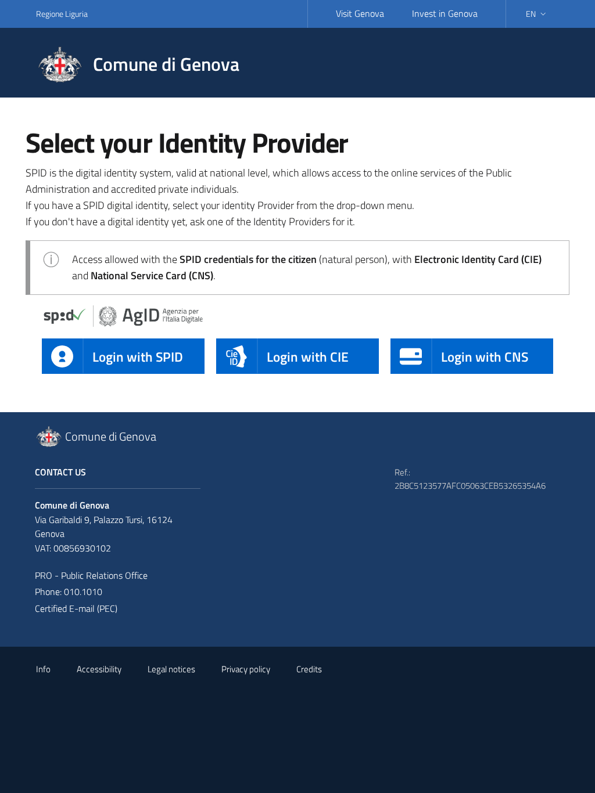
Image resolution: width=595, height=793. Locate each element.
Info (43, 669)
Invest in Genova (445, 13)
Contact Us (60, 472)
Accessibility (99, 669)
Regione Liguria (62, 14)
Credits (309, 669)
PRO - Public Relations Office (91, 575)
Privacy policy (245, 669)
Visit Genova (360, 13)
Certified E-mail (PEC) (76, 608)
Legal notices (171, 669)
